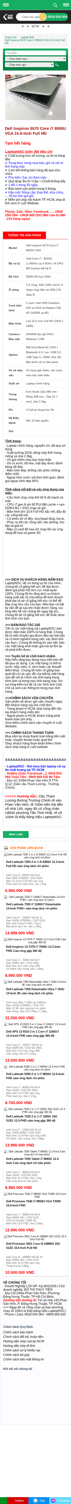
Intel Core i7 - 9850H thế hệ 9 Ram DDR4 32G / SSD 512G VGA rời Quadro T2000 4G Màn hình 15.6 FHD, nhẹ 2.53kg (24, 1219)
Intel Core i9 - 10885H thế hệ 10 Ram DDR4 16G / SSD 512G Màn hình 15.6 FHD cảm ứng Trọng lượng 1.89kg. (24, 1261)
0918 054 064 (57, 16)
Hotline (19, 1500)
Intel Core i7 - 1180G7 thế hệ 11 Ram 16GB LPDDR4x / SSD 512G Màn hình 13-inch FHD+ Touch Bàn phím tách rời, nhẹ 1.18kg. (25, 922)
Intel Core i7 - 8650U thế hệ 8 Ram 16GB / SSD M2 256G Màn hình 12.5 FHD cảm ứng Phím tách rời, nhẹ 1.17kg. (23, 1092)
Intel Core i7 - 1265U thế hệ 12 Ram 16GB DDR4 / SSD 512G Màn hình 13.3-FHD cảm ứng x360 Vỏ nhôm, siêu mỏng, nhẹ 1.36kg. (26, 1134)
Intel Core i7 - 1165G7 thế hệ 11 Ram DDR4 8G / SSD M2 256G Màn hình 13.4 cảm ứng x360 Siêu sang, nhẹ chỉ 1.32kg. (24, 1049)
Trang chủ (10, 37)
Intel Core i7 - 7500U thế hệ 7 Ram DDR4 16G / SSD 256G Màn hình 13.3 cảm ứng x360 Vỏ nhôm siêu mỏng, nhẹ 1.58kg (24, 964)
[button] (62, 78)
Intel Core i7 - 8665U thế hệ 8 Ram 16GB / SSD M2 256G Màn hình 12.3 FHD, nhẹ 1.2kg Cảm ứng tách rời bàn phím (23, 1176)
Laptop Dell (27, 37)
